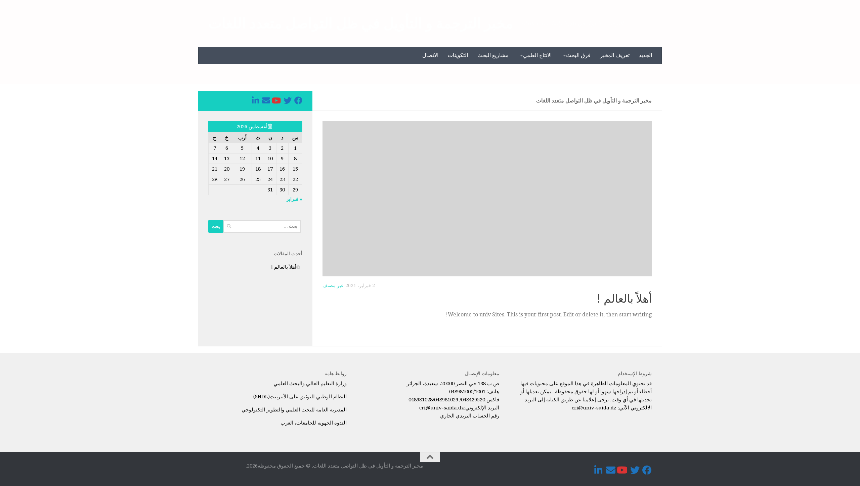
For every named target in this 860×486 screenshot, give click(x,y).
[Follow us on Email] (266, 100)
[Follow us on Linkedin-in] (255, 100)
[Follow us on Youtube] (277, 100)
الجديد (645, 55)
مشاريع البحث (493, 55)
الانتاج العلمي (537, 55)
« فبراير (294, 199)
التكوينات (458, 55)
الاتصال (430, 55)
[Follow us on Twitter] (288, 100)
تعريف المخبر (615, 55)
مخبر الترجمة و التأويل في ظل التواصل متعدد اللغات (360, 23)
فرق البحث (578, 55)
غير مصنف (332, 285)
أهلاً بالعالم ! (624, 298)
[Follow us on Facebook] (298, 100)
